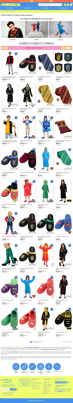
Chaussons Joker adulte (7, 300)
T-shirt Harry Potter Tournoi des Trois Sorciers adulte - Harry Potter (9, 77)
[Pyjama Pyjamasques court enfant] (27, 127)
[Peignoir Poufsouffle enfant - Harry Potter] (45, 318)
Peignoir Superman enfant (26, 300)
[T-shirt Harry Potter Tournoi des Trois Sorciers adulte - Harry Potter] (9, 63)
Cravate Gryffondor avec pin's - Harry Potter (63, 109)
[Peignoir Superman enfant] (27, 286)
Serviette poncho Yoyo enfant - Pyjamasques (45, 141)
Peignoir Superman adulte (43, 172)
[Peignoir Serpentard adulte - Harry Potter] (27, 95)
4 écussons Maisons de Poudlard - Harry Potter (63, 77)
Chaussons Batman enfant (62, 332)
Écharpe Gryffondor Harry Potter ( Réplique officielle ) (63, 141)
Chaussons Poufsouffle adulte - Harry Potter (27, 269)
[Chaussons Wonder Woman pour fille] (9, 191)
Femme (36, 43)
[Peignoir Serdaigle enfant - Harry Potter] (63, 255)
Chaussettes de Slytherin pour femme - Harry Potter (8, 269)
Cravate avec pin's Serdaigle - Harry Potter (44, 77)
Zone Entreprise (46, 390)
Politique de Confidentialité (46, 388)
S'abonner (13, 389)
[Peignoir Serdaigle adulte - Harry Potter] (9, 95)
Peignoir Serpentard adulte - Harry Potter (26, 109)
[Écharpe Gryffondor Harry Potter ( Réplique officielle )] (63, 127)
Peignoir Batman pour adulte (62, 204)
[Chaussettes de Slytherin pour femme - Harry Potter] (9, 255)
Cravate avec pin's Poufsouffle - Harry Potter (45, 109)
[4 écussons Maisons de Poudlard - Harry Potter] (63, 63)
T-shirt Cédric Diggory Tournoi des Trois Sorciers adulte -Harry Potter (9, 141)
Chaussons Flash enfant (25, 332)
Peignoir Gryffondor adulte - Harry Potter (62, 301)
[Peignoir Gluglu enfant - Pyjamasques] (45, 191)
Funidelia (2, 11)
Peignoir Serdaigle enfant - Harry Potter (63, 269)
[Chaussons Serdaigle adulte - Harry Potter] (9, 159)
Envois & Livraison (36, 385)
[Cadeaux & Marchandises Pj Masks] (36, 29)
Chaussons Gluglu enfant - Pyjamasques (8, 333)
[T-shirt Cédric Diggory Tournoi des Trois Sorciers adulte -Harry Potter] (9, 127)
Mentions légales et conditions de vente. (47, 385)
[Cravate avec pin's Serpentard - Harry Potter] (63, 159)
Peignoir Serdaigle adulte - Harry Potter (9, 109)
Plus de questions (36, 388)
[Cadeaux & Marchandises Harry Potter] (12, 29)
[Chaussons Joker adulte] (9, 286)
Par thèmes (9, 8)
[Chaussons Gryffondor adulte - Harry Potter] (27, 223)
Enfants (48, 43)
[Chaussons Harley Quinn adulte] (27, 159)
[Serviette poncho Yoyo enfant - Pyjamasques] (45, 127)
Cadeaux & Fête (63, 8)
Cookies (45, 389)
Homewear (60, 39)
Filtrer (5, 47)
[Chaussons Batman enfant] (63, 318)
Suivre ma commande (25, 384)
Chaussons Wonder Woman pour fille (9, 205)
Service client (26, 379)
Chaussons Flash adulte (43, 300)
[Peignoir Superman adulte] (45, 159)
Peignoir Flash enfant (42, 268)
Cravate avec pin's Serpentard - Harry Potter (63, 173)
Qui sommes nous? (47, 393)
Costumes (27, 8)
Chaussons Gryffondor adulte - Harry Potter (27, 237)
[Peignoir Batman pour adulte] (63, 191)
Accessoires (45, 8)
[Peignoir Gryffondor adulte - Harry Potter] (63, 286)
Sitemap (45, 392)
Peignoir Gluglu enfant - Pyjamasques (43, 205)
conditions (10, 393)
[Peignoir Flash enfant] (45, 255)
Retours (34, 387)
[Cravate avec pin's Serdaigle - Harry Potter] (45, 63)
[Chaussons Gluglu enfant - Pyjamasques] (9, 318)
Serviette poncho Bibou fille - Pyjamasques (26, 205)
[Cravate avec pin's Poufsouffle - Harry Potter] (45, 95)
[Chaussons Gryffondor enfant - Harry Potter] (27, 63)
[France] (56, 382)
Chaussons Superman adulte (62, 236)
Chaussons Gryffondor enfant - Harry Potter (27, 77)
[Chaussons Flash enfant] (27, 318)
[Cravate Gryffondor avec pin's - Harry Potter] (63, 95)
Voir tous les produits (67, 341)
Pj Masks (36, 39)
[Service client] (68, 5)
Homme (24, 43)
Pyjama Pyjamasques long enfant (9, 236)
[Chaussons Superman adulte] (63, 223)
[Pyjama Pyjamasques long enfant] (9, 223)
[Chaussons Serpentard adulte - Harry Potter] (45, 223)
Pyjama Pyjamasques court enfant (26, 141)
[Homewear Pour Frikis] (60, 29)
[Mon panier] (71, 5)
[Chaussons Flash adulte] (45, 286)
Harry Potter (12, 39)
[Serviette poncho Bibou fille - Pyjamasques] (27, 191)
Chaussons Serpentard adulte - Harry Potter (45, 237)
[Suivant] (42, 342)
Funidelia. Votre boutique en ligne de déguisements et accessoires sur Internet (10, 4)
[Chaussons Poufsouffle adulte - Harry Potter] (27, 255)
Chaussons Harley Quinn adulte (27, 172)
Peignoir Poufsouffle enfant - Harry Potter (44, 333)
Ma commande (35, 382)
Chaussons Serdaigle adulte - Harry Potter (8, 173)
